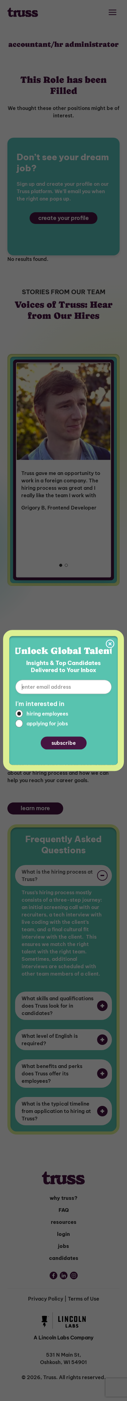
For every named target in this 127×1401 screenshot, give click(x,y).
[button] (110, 643)
